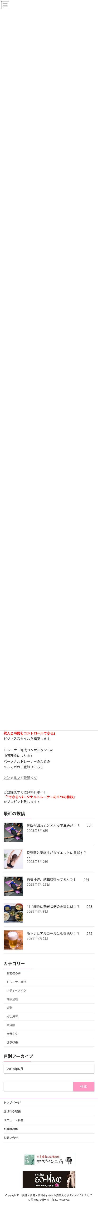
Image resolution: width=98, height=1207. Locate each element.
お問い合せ (11, 1138)
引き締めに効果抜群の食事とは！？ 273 (59, 906)
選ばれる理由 (12, 1111)
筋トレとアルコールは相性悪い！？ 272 (59, 933)
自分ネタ (12, 1033)
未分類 (10, 1025)
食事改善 (12, 1042)
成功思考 (12, 1016)
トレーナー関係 (16, 982)
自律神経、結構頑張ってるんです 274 (58, 880)
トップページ (12, 1102)
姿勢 (9, 1008)
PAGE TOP (91, 1166)
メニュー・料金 (14, 1120)
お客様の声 (13, 973)
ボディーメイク (16, 990)
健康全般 (12, 999)
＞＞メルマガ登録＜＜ (20, 778)
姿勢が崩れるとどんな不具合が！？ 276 (59, 826)
